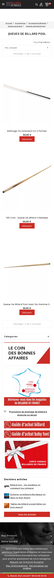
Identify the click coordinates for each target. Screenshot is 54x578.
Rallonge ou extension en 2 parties (27, 131)
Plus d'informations (17, 566)
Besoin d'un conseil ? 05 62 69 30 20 (26, 576)
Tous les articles (27, 514)
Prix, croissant (27, 47)
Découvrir (27, 139)
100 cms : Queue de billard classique (27, 217)
